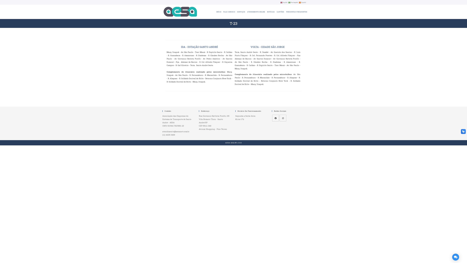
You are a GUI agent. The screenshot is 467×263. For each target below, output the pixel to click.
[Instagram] (283, 118)
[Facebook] (275, 118)
